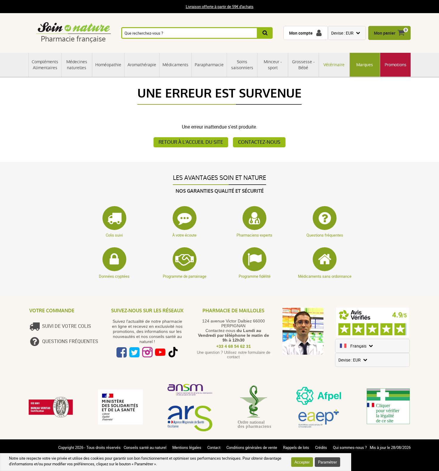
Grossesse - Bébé (303, 65)
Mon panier (384, 33)
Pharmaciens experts (254, 235)
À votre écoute (184, 235)
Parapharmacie (209, 65)
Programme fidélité (255, 276)
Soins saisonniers (242, 65)
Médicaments (175, 65)
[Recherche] (265, 33)
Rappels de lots (296, 447)
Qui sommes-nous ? (350, 447)
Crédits (321, 447)
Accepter (302, 462)
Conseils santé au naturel (145, 447)
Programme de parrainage (184, 276)
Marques (364, 65)
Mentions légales (186, 447)
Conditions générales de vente (251, 447)
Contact (213, 447)
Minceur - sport (273, 65)
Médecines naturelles (76, 65)
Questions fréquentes (324, 235)
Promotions (395, 65)
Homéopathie (108, 65)
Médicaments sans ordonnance (324, 276)
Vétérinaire (334, 65)
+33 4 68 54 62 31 (233, 346)
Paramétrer (327, 462)
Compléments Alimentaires (45, 65)
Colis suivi (114, 235)
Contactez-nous (259, 142)
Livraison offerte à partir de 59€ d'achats (220, 6)
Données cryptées (114, 276)
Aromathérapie (142, 65)
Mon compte (301, 33)
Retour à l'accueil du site (191, 142)
